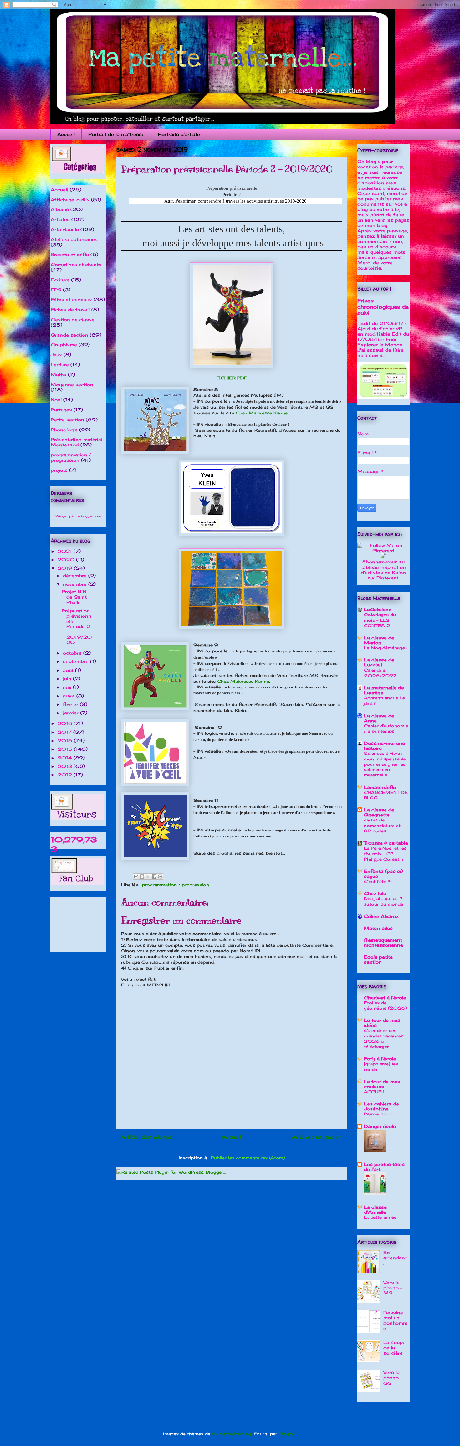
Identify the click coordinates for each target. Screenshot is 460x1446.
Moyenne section (72, 384)
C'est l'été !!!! (378, 881)
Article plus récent (146, 1137)
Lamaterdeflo (380, 787)
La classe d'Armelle (375, 1209)
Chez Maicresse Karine (262, 412)
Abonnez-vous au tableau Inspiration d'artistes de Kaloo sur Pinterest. (383, 569)
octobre (73, 653)
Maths (58, 374)
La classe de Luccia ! (379, 662)
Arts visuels (65, 229)
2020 (67, 559)
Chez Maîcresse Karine (243, 681)
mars (69, 695)
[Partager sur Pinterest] (160, 876)
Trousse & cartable (386, 843)
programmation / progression (175, 884)
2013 (66, 766)
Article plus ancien (317, 1137)
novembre (75, 584)
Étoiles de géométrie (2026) (385, 1005)
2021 (66, 551)
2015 (66, 749)
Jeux (56, 354)
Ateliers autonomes (74, 239)
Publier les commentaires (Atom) (248, 1157)
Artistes (60, 219)
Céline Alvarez (381, 916)
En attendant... (396, 1258)
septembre (76, 661)
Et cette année (380, 1217)
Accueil (66, 134)
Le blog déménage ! (386, 647)
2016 (66, 740)
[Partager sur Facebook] (154, 876)
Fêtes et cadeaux (71, 299)
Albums (60, 209)
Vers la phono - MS (392, 1288)
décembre (75, 575)
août (69, 670)
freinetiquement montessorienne (383, 942)
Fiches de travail (70, 309)
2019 (66, 568)
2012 (66, 774)
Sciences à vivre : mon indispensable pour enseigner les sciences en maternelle (385, 764)
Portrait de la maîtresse (116, 134)
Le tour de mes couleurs (382, 1084)
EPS (56, 289)
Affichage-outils (70, 199)
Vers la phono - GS (392, 1378)
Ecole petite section (378, 959)
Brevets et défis (70, 254)
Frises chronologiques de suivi (383, 306)
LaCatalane (377, 609)
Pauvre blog (377, 1113)
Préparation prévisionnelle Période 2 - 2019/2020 (77, 626)
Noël (56, 399)
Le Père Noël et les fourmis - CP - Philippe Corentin (385, 854)
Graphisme (64, 344)
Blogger (287, 1433)
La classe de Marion (379, 640)
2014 (66, 757)
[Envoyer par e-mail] (136, 876)
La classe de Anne (379, 718)
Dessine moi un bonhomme (395, 1320)
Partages (61, 409)
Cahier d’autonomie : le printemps (386, 728)
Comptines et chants (76, 264)
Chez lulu (375, 893)
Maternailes (378, 928)
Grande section (69, 334)
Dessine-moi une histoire (384, 745)
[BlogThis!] (142, 876)
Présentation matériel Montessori (76, 442)
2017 (65, 732)
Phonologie (64, 429)
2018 (66, 723)
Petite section (67, 419)
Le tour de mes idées (382, 1022)
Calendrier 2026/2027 (380, 672)
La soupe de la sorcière (394, 1348)
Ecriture (60, 279)
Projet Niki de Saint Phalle (74, 597)
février (71, 704)
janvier (71, 712)
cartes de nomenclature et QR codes (382, 825)
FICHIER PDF (232, 377)
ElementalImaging (231, 1433)
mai (68, 687)
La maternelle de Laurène (384, 690)
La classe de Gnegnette (379, 812)
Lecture (60, 364)
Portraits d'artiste (179, 134)
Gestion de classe (73, 319)
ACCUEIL (375, 1091)
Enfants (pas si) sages (383, 873)
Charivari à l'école (385, 997)
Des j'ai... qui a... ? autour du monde (383, 901)
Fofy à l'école (380, 1058)
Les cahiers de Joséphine (381, 1106)
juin (68, 678)
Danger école (380, 1126)
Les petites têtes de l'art (384, 1166)
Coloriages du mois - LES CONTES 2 (380, 620)
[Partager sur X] (148, 876)
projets (59, 470)
